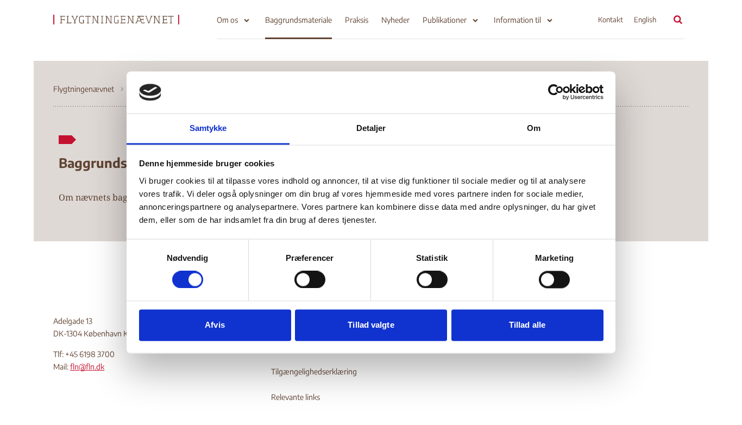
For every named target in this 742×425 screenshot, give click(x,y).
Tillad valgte (371, 324)
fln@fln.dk (87, 366)
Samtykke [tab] (208, 128)
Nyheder (395, 19)
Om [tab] (533, 128)
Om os (227, 19)
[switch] (309, 280)
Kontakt (610, 19)
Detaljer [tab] (371, 128)
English (645, 19)
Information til (517, 19)
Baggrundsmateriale (298, 19)
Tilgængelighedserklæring (314, 371)
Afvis (215, 324)
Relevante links (295, 397)
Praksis (356, 19)
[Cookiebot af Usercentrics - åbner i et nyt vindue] (555, 92)
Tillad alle (527, 324)
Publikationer (445, 19)
